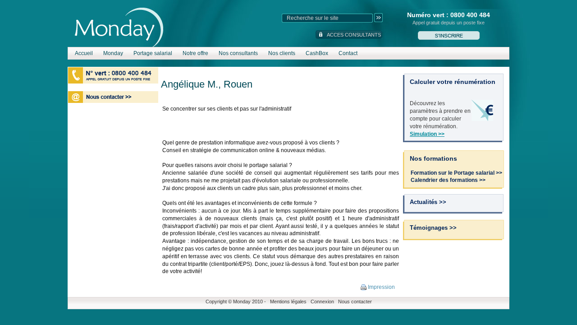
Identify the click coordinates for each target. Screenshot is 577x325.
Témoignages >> (433, 227)
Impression (380, 287)
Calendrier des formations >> (448, 180)
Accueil (84, 53)
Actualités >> (428, 202)
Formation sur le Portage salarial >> (456, 173)
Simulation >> (427, 134)
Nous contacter (355, 301)
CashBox (317, 53)
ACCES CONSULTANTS (354, 34)
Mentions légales (288, 301)
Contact (348, 53)
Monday (113, 53)
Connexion (322, 301)
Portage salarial (152, 53)
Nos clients (281, 53)
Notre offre (195, 53)
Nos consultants (238, 53)
